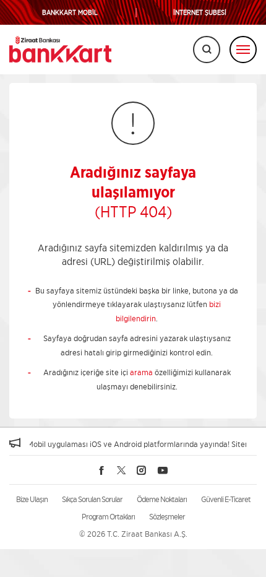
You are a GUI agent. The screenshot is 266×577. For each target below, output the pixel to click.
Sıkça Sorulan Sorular (92, 499)
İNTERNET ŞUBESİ (199, 13)
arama (141, 372)
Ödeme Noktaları (162, 499)
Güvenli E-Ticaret (226, 499)
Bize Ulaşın (32, 499)
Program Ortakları (108, 516)
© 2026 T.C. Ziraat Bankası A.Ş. (133, 534)
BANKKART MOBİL (70, 13)
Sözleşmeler (167, 516)
